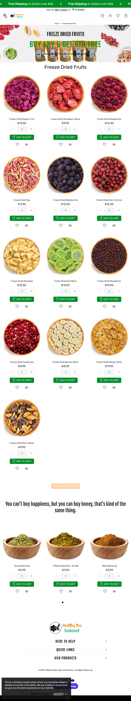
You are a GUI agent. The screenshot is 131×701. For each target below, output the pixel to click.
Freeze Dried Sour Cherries (109, 200)
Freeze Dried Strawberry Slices (65, 119)
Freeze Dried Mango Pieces (109, 362)
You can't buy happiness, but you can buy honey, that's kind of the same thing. (65, 507)
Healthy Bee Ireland (17, 15)
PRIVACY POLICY (40, 694)
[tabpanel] (22, 559)
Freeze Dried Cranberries (22, 362)
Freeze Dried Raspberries (109, 119)
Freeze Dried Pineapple (22, 281)
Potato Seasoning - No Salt (65, 566)
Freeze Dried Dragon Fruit (21, 119)
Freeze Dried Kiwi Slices (65, 281)
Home (57, 23)
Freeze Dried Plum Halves (22, 443)
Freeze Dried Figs (21, 200)
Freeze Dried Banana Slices (65, 362)
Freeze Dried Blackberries (65, 200)
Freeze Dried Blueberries (109, 281)
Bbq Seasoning (109, 566)
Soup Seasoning (22, 566)
